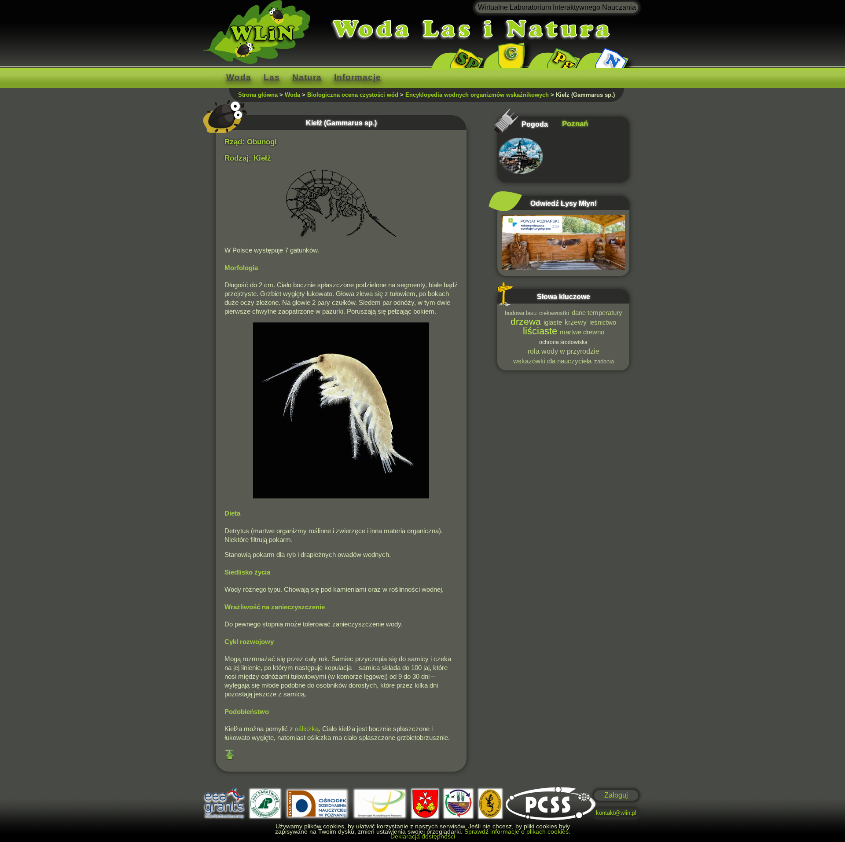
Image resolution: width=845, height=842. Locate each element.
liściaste (540, 331)
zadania (604, 361)
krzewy (576, 322)
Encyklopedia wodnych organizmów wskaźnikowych (477, 95)
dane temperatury (597, 312)
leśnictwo (602, 322)
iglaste (553, 322)
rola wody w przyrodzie (563, 351)
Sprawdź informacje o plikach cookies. (517, 831)
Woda (238, 77)
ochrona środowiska (563, 342)
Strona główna (258, 95)
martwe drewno (582, 332)
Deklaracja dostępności (422, 836)
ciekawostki (554, 313)
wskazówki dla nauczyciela (552, 361)
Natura (307, 77)
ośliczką (307, 728)
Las (272, 77)
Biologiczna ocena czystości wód (352, 95)
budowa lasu (520, 313)
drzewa (526, 321)
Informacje (357, 77)
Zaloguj (616, 795)
